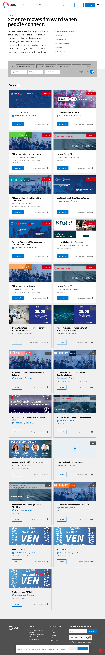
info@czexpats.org (34, 639)
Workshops (58, 47)
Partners (52, 633)
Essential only (73, 649)
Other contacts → (34, 642)
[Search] (102, 5)
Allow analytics (83, 649)
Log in (79, 5)
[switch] (92, 72)
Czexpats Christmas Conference (65, 31)
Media (52, 638)
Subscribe (92, 631)
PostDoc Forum (59, 39)
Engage (90, 5)
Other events (59, 51)
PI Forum (57, 35)
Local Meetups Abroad (62, 43)
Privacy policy (54, 640)
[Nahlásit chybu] (101, 651)
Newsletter (53, 635)
